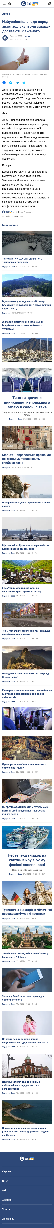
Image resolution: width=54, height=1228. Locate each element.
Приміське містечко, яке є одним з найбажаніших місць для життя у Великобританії (21, 1085)
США (5, 1180)
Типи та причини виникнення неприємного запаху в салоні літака (27, 402)
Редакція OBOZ (16, 36)
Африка (7, 1199)
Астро (27, 36)
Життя (6, 1209)
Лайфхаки (8, 1218)
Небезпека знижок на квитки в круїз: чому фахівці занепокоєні (27, 860)
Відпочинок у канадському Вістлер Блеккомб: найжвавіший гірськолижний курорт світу (26, 305)
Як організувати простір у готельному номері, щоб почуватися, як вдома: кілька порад (25, 810)
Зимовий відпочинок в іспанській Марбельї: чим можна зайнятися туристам (22, 325)
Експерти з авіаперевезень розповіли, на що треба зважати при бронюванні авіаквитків (27, 694)
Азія (4, 1190)
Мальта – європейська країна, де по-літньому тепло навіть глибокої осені (26, 459)
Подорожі (6, 313)
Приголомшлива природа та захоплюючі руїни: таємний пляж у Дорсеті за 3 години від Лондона (25, 1131)
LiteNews (19, 212)
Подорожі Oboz (8, 267)
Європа (6, 1171)
